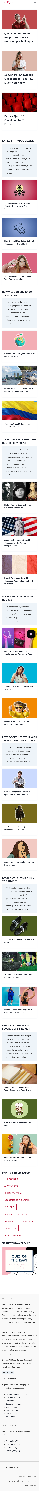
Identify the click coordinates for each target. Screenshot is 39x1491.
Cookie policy (30, 1481)
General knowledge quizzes (17, 1394)
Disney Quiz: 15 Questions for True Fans (16, 120)
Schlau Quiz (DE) (13, 1451)
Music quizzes (12, 1407)
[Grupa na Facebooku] (12, 1372)
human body (27, 1229)
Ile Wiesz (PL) (11, 1447)
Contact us (31, 1477)
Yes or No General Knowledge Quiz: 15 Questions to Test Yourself (17, 206)
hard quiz (9, 1229)
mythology (10, 1236)
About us (21, 1477)
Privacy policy (30, 1486)
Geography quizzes (14, 1404)
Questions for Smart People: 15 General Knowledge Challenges (19, 37)
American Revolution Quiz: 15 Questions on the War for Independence (17, 543)
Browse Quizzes (15, 1481)
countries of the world (16, 1207)
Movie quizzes (12, 1413)
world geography (13, 1243)
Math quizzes (11, 1401)
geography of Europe (15, 1222)
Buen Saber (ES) (12, 1444)
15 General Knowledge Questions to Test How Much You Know (19, 78)
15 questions (10, 1186)
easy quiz (9, 1215)
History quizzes (12, 1410)
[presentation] (19, 19)
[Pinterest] (8, 1372)
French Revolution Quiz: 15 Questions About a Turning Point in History (18, 581)
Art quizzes (10, 1417)
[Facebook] (4, 1372)
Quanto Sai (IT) (12, 1441)
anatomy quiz (11, 1193)
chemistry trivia (12, 1200)
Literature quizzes (13, 1397)
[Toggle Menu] (35, 2)
